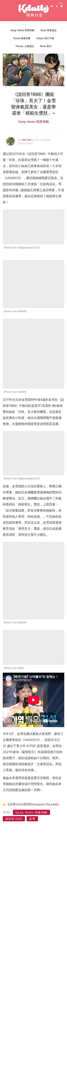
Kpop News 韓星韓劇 (22, 30)
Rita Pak (27, 139)
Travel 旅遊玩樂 (21, 38)
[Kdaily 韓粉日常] (33, 10)
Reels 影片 (46, 46)
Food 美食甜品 (49, 30)
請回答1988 (13, 818)
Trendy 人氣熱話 (24, 46)
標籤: (7, 812)
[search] (61, 3)
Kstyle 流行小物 (45, 38)
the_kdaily (52, 804)
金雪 (32, 818)
